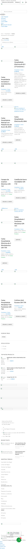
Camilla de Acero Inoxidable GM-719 (20, 182)
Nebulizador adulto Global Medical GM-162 (16, 358)
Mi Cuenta (3, 513)
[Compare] (3, 74)
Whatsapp (3, 503)
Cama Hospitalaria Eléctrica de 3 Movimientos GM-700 (6, 243)
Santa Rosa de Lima (5, 472)
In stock (4, 348)
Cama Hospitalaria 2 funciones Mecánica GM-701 (19, 221)
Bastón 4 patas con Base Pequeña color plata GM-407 (16, 368)
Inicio (2, 33)
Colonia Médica (4, 474)
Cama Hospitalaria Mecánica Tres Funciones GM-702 (6, 304)
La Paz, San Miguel (5, 464)
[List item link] (14, 433)
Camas (8, 89)
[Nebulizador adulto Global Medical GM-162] (3, 361)
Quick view (3, 103)
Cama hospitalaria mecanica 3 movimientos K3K (6, 81)
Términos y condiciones (6, 493)
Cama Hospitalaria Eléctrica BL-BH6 (20, 119)
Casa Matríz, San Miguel (6, 462)
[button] (7, 100)
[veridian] (9, 386)
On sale (4, 346)
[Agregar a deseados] (3, 97)
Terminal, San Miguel (6, 467)
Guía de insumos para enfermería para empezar (20, 453)
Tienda (2, 488)
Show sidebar (5, 38)
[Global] (14, 392)
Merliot (2, 477)
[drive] (14, 402)
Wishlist (3, 515)
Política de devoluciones (6, 506)
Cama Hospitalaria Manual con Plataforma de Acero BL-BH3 (6, 122)
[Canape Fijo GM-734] (3, 378)
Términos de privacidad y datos (8, 508)
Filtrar (3, 336)
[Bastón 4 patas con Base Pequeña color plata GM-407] (3, 370)
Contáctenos (4, 501)
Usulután (3, 469)
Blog (2, 498)
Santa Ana (3, 479)
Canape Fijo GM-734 (11, 377)
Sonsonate (3, 484)
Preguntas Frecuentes (6, 491)
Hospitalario (8, 33)
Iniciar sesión (4, 496)
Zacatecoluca (4, 482)
